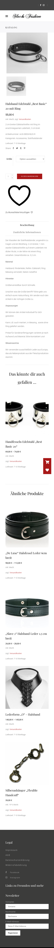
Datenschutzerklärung (17, 860)
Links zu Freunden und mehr (24, 885)
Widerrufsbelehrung (16, 865)
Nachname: (10, 912)
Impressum (11, 850)
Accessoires (21, 138)
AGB (7, 855)
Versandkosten (25, 119)
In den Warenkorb (29, 176)
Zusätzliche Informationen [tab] (27, 232)
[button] (47, 470)
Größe (9, 159)
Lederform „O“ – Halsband (22, 714)
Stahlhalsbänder (35, 138)
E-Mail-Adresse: (12, 921)
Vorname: (9, 902)
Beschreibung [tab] (27, 224)
